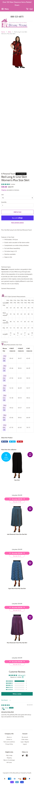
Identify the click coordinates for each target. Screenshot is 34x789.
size (2, 194)
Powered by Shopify (26, 773)
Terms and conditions (9, 742)
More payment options (17, 222)
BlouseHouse (16, 773)
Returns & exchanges (9, 760)
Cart (31, 9)
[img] (5, 705)
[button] (5, 184)
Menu (6, 9)
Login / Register (25, 742)
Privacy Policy (9, 744)
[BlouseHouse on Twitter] (23, 756)
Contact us (9, 739)
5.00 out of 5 (21, 675)
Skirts (9, 32)
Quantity (3, 202)
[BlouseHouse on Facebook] (27, 756)
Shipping (3, 190)
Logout (25, 744)
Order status (25, 739)
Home (3, 32)
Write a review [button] (17, 694)
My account (25, 737)
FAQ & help (9, 755)
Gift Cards (9, 762)
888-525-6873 (17, 16)
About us (9, 737)
